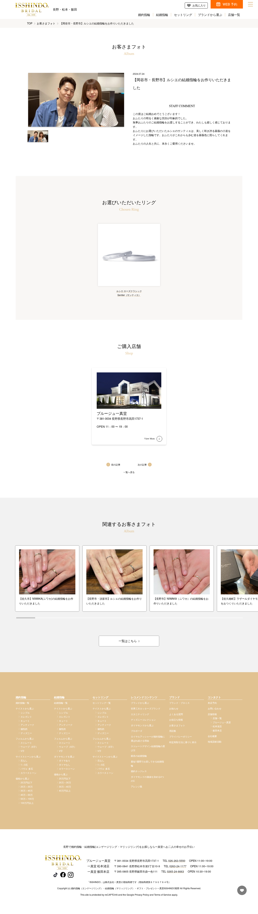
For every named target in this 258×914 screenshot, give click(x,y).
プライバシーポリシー (180, 736)
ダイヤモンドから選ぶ (142, 725)
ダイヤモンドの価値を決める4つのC (147, 778)
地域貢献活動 (214, 741)
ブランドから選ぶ (210, 14)
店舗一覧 (234, 14)
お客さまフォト (46, 23)
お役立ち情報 (176, 719)
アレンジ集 (136, 786)
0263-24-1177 (177, 866)
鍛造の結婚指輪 (139, 755)
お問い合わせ (214, 708)
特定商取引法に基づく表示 (182, 742)
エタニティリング (140, 714)
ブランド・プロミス (179, 702)
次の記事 (142, 464)
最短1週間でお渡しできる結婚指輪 (147, 763)
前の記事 (115, 464)
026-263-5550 (176, 861)
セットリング (183, 14)
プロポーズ (136, 730)
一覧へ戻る (129, 472)
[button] (38, 136)
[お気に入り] (241, 892)
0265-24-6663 (175, 871)
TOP (29, 23)
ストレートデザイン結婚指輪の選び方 (148, 748)
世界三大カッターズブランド (145, 708)
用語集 (172, 730)
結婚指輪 (162, 14)
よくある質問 (176, 714)
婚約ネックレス (139, 771)
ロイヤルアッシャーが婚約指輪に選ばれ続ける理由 (148, 738)
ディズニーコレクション (143, 719)
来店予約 (212, 702)
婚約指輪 (144, 14)
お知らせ (173, 708)
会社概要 (212, 736)
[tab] (25, 617)
